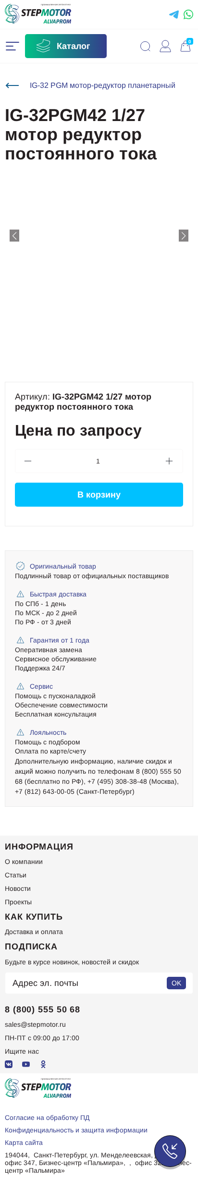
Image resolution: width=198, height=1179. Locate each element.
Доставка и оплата (34, 932)
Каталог (73, 46)
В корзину (99, 494)
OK (176, 983)
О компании (24, 861)
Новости (18, 888)
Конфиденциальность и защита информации (76, 1130)
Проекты (18, 902)
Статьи (15, 875)
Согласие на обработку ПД (47, 1117)
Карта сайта (24, 1142)
